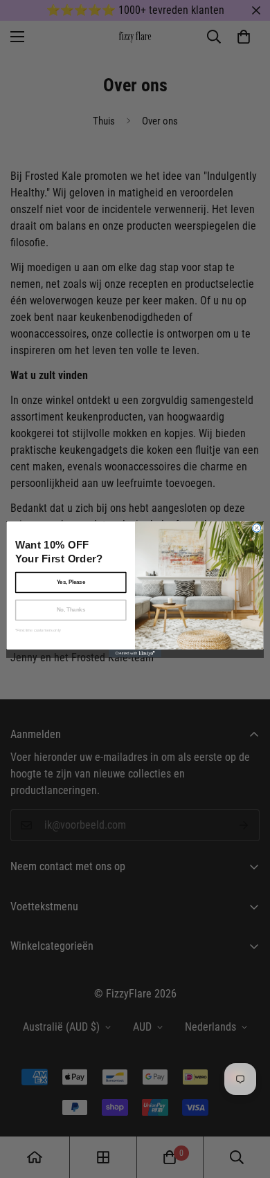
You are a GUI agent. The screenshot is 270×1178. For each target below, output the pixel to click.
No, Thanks (71, 609)
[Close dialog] (257, 528)
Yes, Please (71, 582)
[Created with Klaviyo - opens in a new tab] (135, 653)
